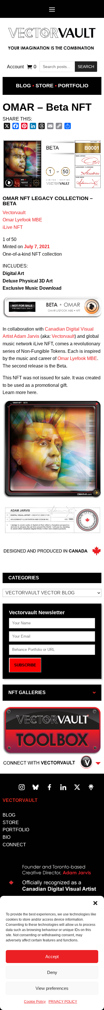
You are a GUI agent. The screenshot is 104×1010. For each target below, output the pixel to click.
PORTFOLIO (16, 829)
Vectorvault (14, 212)
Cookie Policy (35, 1002)
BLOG (9, 815)
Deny (52, 972)
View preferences (52, 988)
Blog (23, 85)
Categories (23, 577)
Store (44, 85)
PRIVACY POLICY (63, 1002)
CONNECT (14, 844)
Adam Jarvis (26, 336)
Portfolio (73, 85)
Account (15, 67)
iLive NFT (13, 227)
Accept (52, 956)
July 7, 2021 (37, 246)
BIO (6, 837)
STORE (11, 822)
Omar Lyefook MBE (22, 219)
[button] (95, 903)
